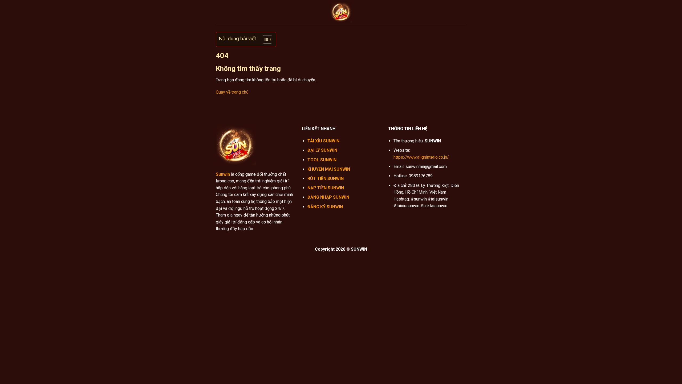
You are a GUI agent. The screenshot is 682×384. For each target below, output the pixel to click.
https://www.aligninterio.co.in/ (421, 157)
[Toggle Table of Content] (265, 39)
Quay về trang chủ (232, 92)
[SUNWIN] (341, 12)
